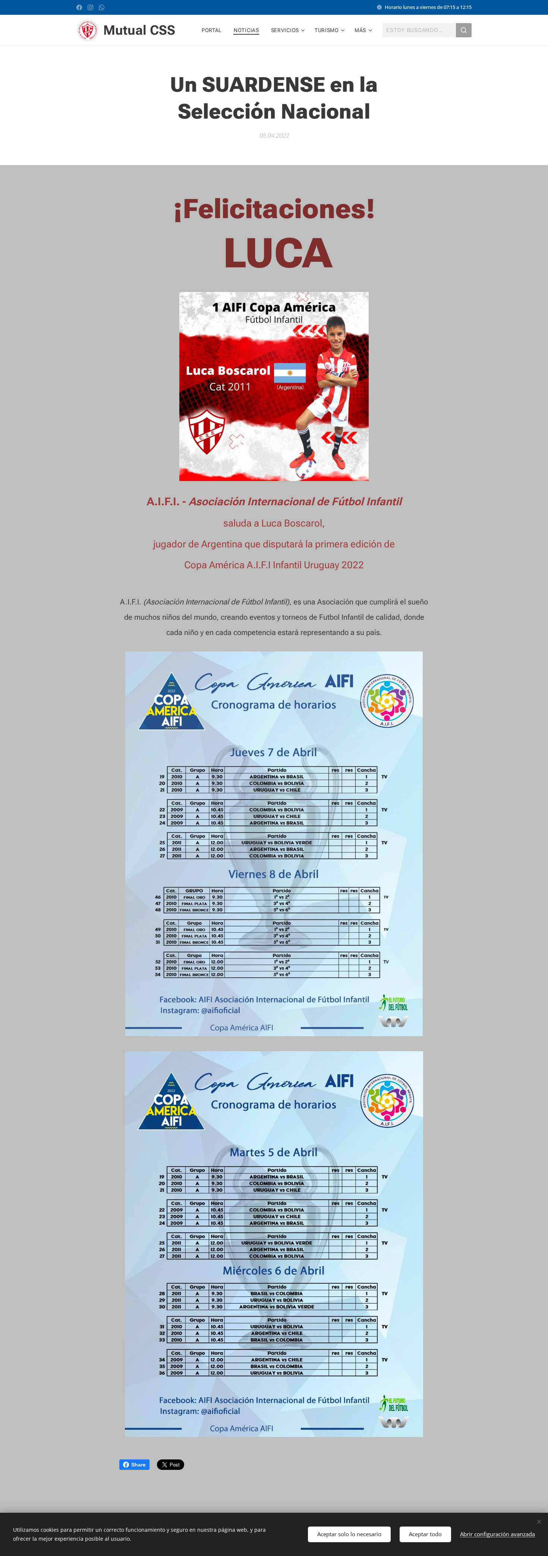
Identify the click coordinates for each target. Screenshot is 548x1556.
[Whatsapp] (101, 7)
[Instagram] (90, 7)
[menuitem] (214, 30)
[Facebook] (79, 7)
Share (138, 1465)
